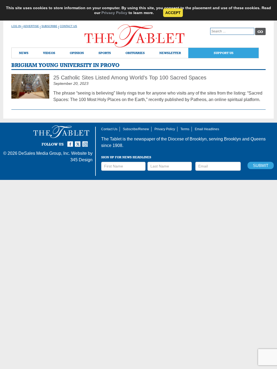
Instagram (86, 142)
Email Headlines (207, 129)
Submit (260, 165)
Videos (49, 53)
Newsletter (170, 53)
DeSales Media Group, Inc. (44, 153)
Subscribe (49, 26)
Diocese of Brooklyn (187, 139)
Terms (184, 129)
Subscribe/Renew (136, 129)
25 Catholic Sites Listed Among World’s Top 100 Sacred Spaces (129, 77)
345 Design (81, 159)
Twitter (78, 142)
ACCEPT (173, 13)
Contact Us (68, 26)
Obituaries (135, 53)
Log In (16, 26)
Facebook (71, 142)
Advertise (31, 26)
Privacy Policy (114, 13)
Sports (104, 53)
